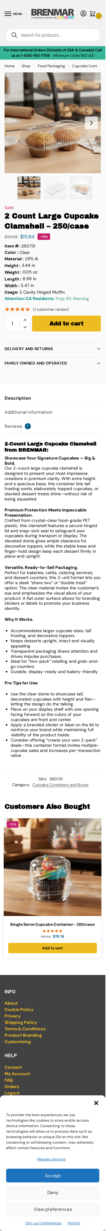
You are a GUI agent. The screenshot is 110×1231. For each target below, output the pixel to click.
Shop (26, 66)
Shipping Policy (21, 1022)
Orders (12, 1086)
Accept (53, 1176)
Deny (52, 1192)
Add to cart (66, 324)
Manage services (51, 1159)
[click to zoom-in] (55, 122)
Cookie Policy (19, 1009)
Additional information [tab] (29, 412)
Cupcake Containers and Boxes (60, 784)
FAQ (9, 1080)
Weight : (13, 272)
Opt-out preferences (43, 1223)
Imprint (74, 1223)
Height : (12, 265)
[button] (96, 1103)
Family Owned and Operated (36, 363)
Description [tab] (18, 398)
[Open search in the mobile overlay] (53, 35)
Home (10, 66)
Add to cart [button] (52, 948)
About (11, 1003)
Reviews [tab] (16, 426)
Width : (12, 285)
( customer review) (51, 309)
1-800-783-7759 (35, 55)
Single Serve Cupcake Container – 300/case (52, 924)
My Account (17, 1073)
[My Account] (83, 14)
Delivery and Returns (29, 348)
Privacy (12, 1016)
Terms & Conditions (25, 1028)
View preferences (53, 1209)
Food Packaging (51, 66)
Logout (12, 1093)
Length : (13, 279)
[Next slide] (91, 122)
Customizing (18, 1041)
